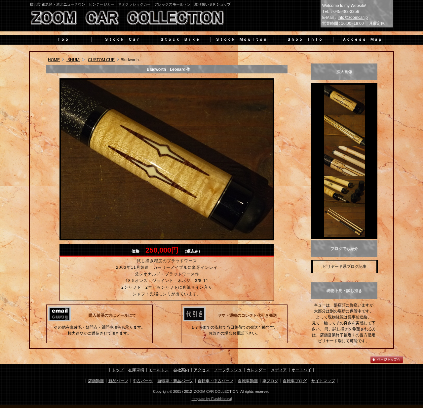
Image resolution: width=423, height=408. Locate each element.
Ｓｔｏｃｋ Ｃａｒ (120, 39)
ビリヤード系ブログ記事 (344, 266)
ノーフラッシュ (228, 370)
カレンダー (256, 370)
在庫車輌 (136, 370)
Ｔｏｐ (63, 39)
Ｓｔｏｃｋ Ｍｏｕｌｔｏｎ (241, 39)
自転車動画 (248, 381)
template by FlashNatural (212, 399)
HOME (54, 60)
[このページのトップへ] (386, 362)
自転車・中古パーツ (215, 381)
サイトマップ (323, 381)
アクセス (202, 370)
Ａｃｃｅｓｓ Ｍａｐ (362, 39)
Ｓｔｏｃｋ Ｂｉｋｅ (180, 39)
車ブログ (270, 381)
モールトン (159, 370)
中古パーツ (143, 381)
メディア (279, 370)
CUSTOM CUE (101, 60)
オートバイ (301, 370)
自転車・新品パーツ (175, 381)
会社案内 (181, 370)
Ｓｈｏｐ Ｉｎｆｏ (303, 39)
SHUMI (73, 60)
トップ (118, 370)
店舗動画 (96, 381)
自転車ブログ (295, 381)
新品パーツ (118, 381)
